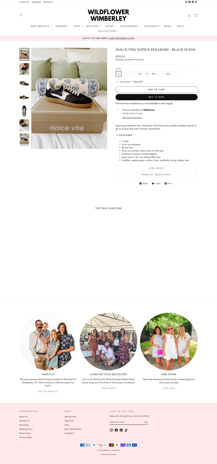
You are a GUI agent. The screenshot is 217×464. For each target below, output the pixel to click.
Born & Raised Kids (73, 429)
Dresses (62, 26)
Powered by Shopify (108, 454)
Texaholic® (152, 26)
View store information (132, 118)
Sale (180, 26)
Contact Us (24, 2)
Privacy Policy (25, 437)
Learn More (108, 388)
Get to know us (48, 391)
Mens (168, 26)
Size (118, 69)
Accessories (129, 26)
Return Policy (25, 433)
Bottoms (93, 26)
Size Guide (48, 2)
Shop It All (69, 421)
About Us (23, 416)
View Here (169, 388)
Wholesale (36, 2)
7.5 (139, 73)
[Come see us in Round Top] (108, 341)
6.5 (125, 73)
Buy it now (157, 97)
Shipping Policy (26, 429)
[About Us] (48, 341)
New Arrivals (40, 26)
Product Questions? (156, 174)
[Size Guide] (169, 341)
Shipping (119, 59)
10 (175, 73)
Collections (107, 31)
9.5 (168, 73)
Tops (77, 26)
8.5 (153, 73)
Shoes (110, 26)
